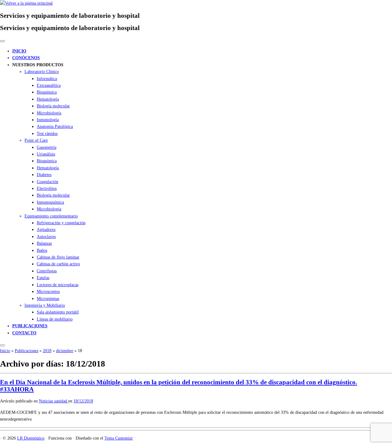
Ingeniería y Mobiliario (44, 305)
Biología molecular (53, 106)
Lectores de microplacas (57, 285)
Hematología (48, 99)
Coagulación (47, 181)
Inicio (5, 350)
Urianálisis (46, 154)
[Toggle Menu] (2, 41)
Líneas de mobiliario (55, 319)
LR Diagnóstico (30, 438)
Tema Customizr (118, 438)
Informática (47, 78)
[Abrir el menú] (2, 345)
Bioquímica (47, 92)
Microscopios (48, 291)
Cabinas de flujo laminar (58, 257)
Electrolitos (47, 188)
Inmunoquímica (50, 202)
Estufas (43, 277)
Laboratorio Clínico (41, 71)
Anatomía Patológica (55, 126)
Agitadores (46, 229)
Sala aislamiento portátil (58, 312)
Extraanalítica (49, 85)
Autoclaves (46, 236)
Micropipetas (48, 298)
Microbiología (49, 113)
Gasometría (46, 147)
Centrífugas (47, 271)
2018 (47, 350)
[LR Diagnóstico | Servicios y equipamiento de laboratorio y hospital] (26, 3)
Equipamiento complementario (51, 216)
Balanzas (44, 243)
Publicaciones (26, 350)
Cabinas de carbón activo (58, 264)
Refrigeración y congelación (61, 223)
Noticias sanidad (53, 401)
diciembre (64, 350)
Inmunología (48, 119)
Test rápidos (47, 133)
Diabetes (44, 174)
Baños (42, 250)
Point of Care (36, 140)
